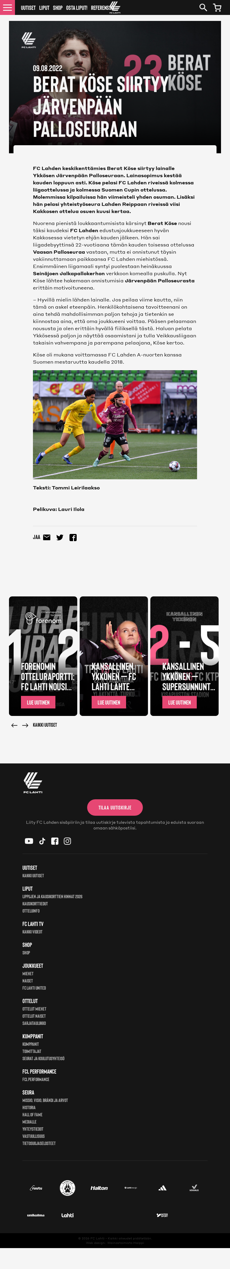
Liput (44, 7)
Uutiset (28, 7)
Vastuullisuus (33, 1136)
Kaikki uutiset (45, 724)
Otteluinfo (31, 910)
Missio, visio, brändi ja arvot (45, 1100)
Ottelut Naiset (34, 1016)
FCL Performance (35, 1079)
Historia (29, 1107)
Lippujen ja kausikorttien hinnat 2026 (52, 896)
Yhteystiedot (32, 1129)
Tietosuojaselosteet (39, 1143)
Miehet (28, 973)
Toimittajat (31, 1051)
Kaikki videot (32, 931)
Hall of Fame (32, 1114)
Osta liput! (76, 7)
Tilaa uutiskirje (115, 807)
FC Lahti (97, 1238)
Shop (58, 7)
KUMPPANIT (30, 1044)
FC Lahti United (34, 988)
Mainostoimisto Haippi (126, 1242)
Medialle (29, 1121)
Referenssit (103, 7)
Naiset (27, 980)
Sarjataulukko (34, 1023)
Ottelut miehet (34, 1008)
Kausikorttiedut (35, 903)
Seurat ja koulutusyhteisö (43, 1058)
